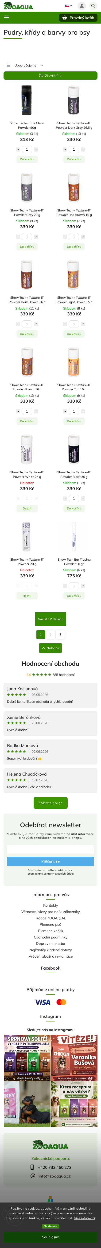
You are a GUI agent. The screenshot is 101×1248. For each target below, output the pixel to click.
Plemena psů (50, 924)
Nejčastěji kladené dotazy (50, 950)
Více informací (84, 1218)
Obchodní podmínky (50, 937)
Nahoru (53, 648)
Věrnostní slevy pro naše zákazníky (50, 911)
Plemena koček (50, 931)
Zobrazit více (50, 803)
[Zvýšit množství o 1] (36, 149)
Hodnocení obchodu (50, 663)
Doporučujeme (25, 65)
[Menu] (6, 17)
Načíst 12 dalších (50, 619)
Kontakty (50, 905)
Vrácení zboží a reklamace (51, 956)
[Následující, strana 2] (50, 634)
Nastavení (51, 1226)
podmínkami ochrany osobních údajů (50, 873)
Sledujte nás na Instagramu (50, 1030)
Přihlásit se (50, 861)
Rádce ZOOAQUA (51, 918)
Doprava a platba (50, 943)
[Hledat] (93, 6)
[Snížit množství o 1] (18, 149)
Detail (27, 508)
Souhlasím (50, 1237)
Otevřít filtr (53, 75)
